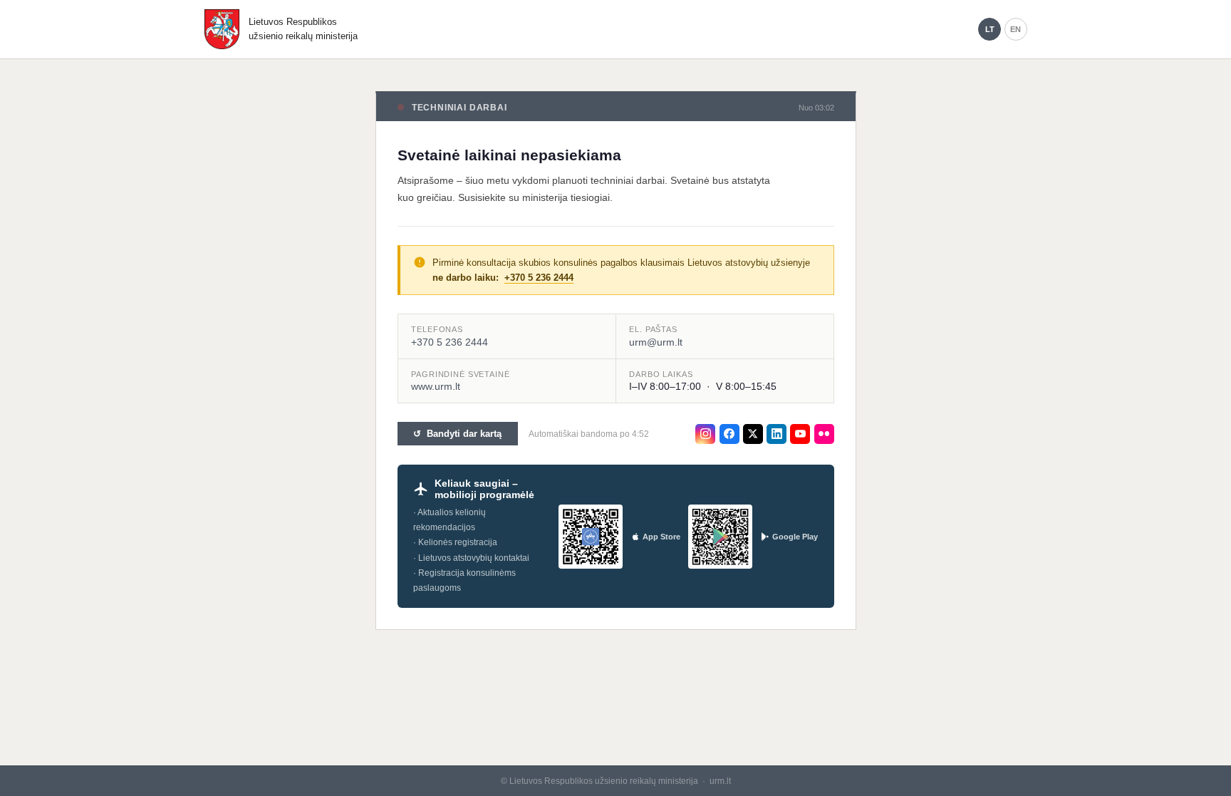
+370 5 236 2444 (538, 277)
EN (1015, 29)
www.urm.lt (435, 386)
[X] (753, 434)
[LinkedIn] (776, 434)
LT (989, 29)
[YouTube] (800, 434)
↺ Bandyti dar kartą (457, 433)
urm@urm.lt (655, 342)
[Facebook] (729, 434)
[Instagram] (705, 434)
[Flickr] (824, 434)
